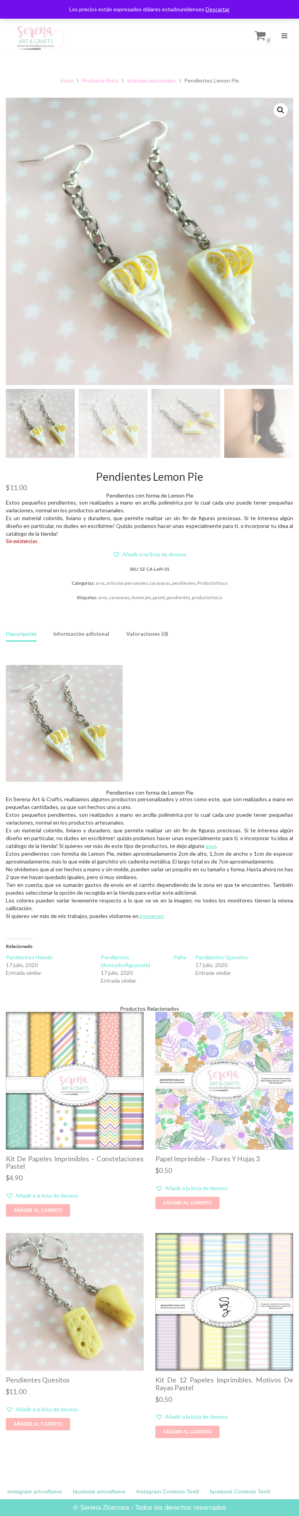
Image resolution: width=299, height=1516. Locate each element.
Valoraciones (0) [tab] (147, 633)
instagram (152, 916)
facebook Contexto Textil (240, 1491)
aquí (211, 845)
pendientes (184, 583)
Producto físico (100, 80)
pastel (159, 597)
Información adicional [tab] (81, 633)
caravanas (160, 583)
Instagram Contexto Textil (167, 1491)
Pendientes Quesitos (221, 957)
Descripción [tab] (21, 633)
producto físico (207, 597)
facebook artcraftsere (99, 1491)
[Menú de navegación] (284, 36)
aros (100, 583)
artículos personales (151, 80)
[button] (281, 110)
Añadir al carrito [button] (38, 1210)
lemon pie (141, 597)
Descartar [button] (218, 9)
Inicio (67, 80)
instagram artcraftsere (34, 1491)
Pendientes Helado (29, 957)
